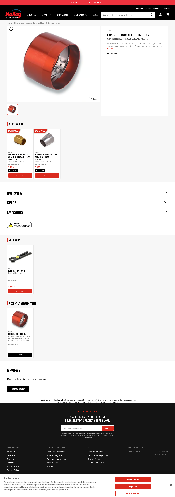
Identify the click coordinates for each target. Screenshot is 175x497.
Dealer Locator (53, 462)
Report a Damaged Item (98, 455)
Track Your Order (95, 451)
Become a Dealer (54, 466)
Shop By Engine (80, 14)
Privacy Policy (87, 437)
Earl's (109, 30)
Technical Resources (56, 451)
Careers (10, 459)
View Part (20, 355)
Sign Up (108, 428)
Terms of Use (13, 466)
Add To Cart (20, 175)
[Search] (152, 15)
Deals (95, 14)
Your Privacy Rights (133, 493)
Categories (31, 14)
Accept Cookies (133, 479)
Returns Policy (94, 459)
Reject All (133, 486)
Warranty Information (56, 459)
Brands (45, 14)
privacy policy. (64, 489)
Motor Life (140, 8)
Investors (11, 455)
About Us (11, 451)
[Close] (171, 485)
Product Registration (56, 455)
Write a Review (18, 389)
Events (148, 8)
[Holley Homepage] (13, 11)
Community (157, 8)
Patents (10, 462)
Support (167, 8)
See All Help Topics (96, 462)
